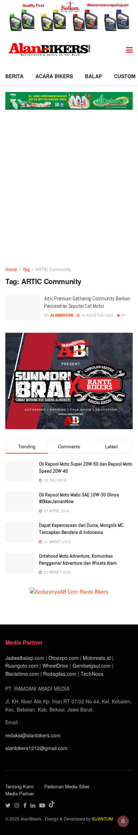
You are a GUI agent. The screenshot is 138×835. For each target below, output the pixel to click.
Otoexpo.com (63, 657)
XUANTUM (102, 819)
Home (11, 269)
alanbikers (61, 315)
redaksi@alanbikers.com (33, 735)
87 (123, 315)
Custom (125, 76)
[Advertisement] (69, 193)
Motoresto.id (97, 657)
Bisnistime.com (22, 673)
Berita (14, 76)
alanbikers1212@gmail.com (36, 748)
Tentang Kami (19, 786)
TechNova (92, 673)
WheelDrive (55, 665)
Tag (26, 269)
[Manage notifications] (123, 821)
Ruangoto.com (21, 665)
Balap (93, 76)
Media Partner (19, 793)
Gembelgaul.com (92, 665)
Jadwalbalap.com (24, 657)
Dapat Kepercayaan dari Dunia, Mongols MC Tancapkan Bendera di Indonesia (81, 528)
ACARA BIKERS (54, 76)
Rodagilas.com (59, 673)
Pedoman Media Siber (67, 786)
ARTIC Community (53, 269)
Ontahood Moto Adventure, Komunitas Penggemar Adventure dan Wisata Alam (78, 559)
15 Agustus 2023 (96, 315)
